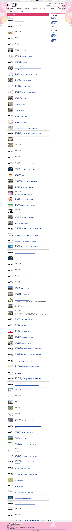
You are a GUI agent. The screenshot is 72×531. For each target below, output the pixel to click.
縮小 (47, 0)
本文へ (8, 0)
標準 (45, 0)
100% (55, 0)
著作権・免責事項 (28, 520)
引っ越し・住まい (55, 36)
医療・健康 (54, 18)
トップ (9, 11)
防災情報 (53, 26)
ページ (59, 3)
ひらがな (21, 0)
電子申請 (52, 8)
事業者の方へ (19, 8)
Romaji (24, 0)
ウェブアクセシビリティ (45, 520)
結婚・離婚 (54, 39)
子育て (53, 34)
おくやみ (53, 41)
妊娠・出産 (54, 32)
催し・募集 (54, 22)
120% (53, 0)
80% (57, 0)
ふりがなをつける (17, 0)
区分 (16, 11)
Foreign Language (62, 0)
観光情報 (35, 8)
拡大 (43, 0)
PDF (62, 3)
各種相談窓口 (54, 24)
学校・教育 (54, 35)
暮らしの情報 (10, 8)
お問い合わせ (20, 523)
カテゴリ (12, 11)
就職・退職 (54, 37)
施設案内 (53, 23)
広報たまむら (54, 21)
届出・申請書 (54, 19)
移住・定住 (44, 8)
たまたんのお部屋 (62, 8)
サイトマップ (53, 520)
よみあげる (28, 0)
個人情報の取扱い (36, 520)
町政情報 (27, 8)
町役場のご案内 (14, 523)
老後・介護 (54, 40)
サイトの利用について (20, 520)
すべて (55, 3)
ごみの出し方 (54, 17)
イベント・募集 (20, 11)
